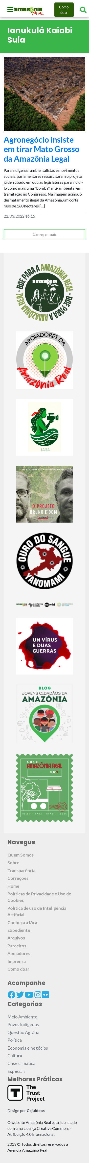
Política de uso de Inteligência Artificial (36, 911)
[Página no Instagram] (37, 995)
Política (14, 1040)
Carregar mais (45, 234)
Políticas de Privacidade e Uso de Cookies (39, 897)
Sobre (13, 862)
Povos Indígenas (23, 1024)
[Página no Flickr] (45, 995)
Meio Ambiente (22, 1016)
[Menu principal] (10, 9)
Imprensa (16, 961)
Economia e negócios (27, 1048)
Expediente (18, 930)
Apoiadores (18, 953)
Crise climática (21, 1063)
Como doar (64, 10)
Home (13, 886)
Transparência (21, 870)
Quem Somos (20, 855)
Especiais (16, 1071)
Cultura (14, 1055)
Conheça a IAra (22, 922)
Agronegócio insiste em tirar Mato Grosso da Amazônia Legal (41, 149)
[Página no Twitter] (20, 995)
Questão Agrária (23, 1032)
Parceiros (16, 945)
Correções (17, 878)
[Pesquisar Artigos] (83, 10)
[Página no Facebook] (11, 995)
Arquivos (16, 937)
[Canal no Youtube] (29, 995)
